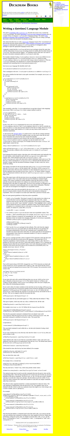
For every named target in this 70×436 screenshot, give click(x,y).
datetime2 (26, 42)
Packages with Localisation (61, 5)
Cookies (35, 429)
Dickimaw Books (23, 5)
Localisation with (18, 32)
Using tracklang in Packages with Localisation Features (25, 36)
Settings (4, 15)
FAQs (27, 430)
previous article (18, 133)
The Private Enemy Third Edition (29, 23)
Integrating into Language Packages (33, 34)
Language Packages (60, 4)
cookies (22, 12)
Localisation (58, 2)
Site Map (46, 429)
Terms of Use (9, 429)
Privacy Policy (22, 429)
